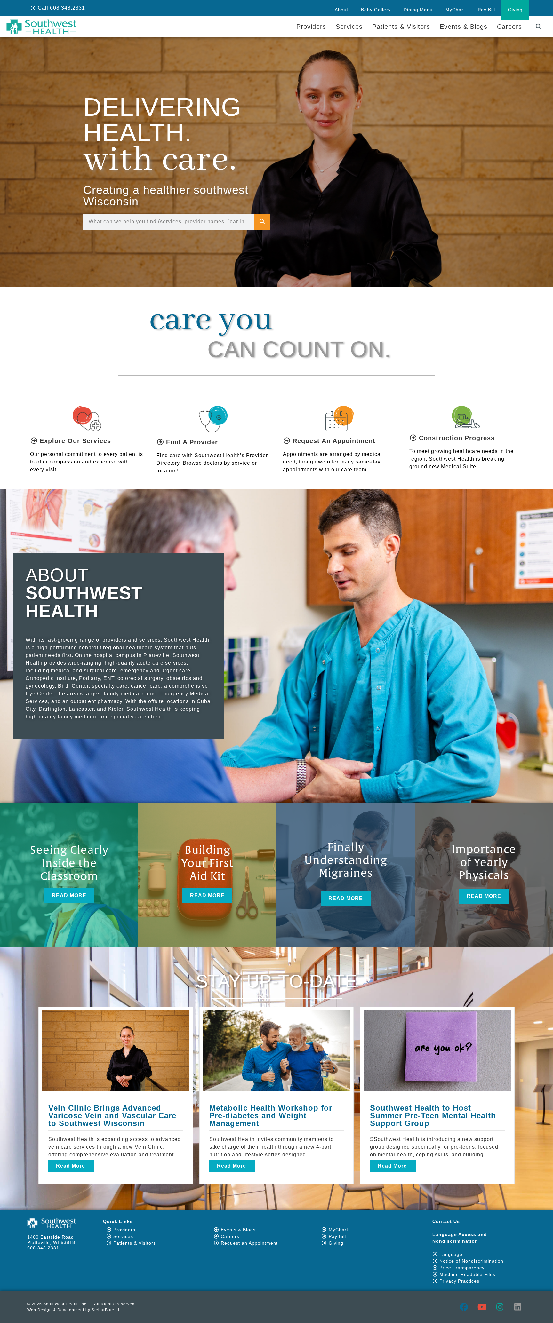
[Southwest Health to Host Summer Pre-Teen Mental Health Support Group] (437, 1050)
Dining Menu (418, 9)
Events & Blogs (463, 26)
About (341, 9)
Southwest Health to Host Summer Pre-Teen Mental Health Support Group (433, 1116)
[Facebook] (464, 1307)
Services (349, 26)
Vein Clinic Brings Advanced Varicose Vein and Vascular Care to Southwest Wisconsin (112, 1116)
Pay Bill (486, 9)
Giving (515, 9)
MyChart (455, 9)
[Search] (262, 222)
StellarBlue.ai (105, 1310)
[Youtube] (482, 1307)
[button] (539, 27)
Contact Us (446, 1221)
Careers (509, 26)
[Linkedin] (518, 1307)
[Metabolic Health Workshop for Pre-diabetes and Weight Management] (276, 1050)
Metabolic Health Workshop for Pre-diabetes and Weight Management (270, 1116)
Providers (311, 26)
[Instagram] (500, 1307)
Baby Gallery (376, 9)
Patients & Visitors (401, 26)
